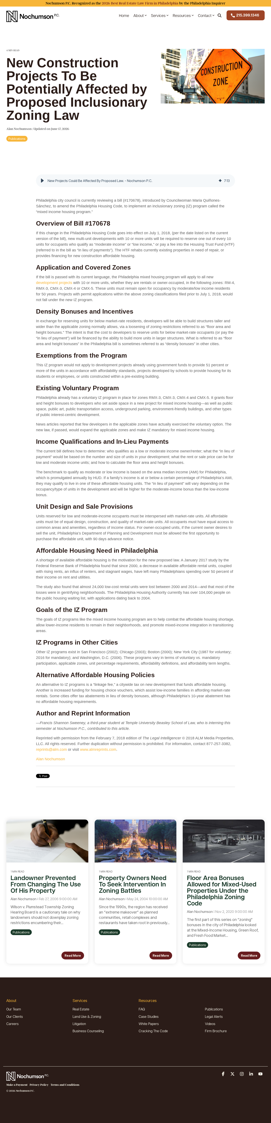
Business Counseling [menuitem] (88, 1031)
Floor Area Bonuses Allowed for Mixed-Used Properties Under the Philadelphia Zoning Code (221, 890)
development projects (54, 283)
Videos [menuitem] (210, 1024)
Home (124, 15)
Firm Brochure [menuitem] (216, 1031)
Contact (205, 15)
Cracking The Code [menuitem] (153, 1031)
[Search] (219, 15)
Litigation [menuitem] (79, 1024)
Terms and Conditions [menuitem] (65, 1084)
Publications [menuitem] (214, 1009)
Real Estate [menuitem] (81, 1009)
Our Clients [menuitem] (14, 1016)
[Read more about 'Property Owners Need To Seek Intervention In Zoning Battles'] (136, 841)
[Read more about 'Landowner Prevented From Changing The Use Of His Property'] (47, 841)
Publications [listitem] (21, 932)
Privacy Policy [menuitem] (39, 1084)
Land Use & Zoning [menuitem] (87, 1016)
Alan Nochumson (19, 129)
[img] (220, 180)
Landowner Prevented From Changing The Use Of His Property (46, 884)
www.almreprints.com (98, 749)
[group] (135, 180)
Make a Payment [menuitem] (17, 1084)
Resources (182, 15)
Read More (73, 955)
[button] (42, 180)
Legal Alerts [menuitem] (214, 1016)
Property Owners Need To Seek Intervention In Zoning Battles (132, 884)
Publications (16, 139)
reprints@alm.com (51, 749)
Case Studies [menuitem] (149, 1016)
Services (158, 15)
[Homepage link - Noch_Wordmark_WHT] (27, 1078)
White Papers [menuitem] (149, 1024)
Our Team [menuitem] (13, 1009)
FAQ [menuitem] (142, 1009)
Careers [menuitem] (12, 1024)
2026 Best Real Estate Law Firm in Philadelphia (140, 3)
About (138, 15)
